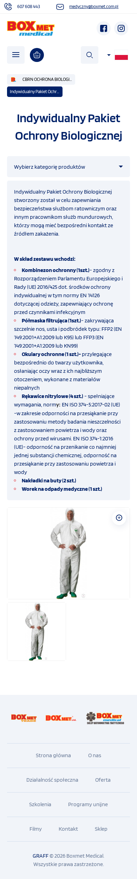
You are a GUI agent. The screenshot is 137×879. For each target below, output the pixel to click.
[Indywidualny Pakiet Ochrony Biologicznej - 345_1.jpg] (68, 553)
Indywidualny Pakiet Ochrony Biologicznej (36, 91)
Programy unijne (88, 804)
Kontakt (68, 828)
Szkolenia (40, 804)
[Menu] (16, 55)
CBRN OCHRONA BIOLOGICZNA (48, 79)
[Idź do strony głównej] (31, 28)
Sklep (101, 828)
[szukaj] (89, 55)
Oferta (103, 779)
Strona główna (53, 755)
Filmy (36, 828)
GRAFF (40, 855)
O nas (94, 755)
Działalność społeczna (52, 779)
